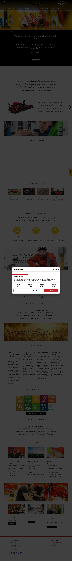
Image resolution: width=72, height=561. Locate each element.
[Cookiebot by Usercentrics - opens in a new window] (54, 269)
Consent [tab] (20, 272)
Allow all (51, 290)
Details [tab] (36, 272)
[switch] (30, 287)
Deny (21, 290)
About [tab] (52, 272)
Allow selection (36, 290)
